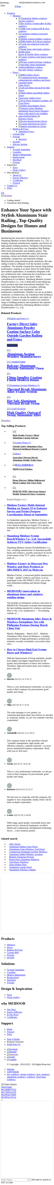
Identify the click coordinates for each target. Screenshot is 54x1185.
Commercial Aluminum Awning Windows (28, 852)
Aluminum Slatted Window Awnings (26, 854)
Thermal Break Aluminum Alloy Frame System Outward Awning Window (26, 391)
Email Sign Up (13, 1044)
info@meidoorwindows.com (32, 2)
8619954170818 (8, 1094)
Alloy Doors (14, 844)
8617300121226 (8, 1092)
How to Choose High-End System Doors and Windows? (27, 651)
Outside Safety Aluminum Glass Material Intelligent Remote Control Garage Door (30, 449)
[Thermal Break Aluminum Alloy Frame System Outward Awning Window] (23, 385)
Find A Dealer (13, 1039)
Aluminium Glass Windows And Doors (27, 849)
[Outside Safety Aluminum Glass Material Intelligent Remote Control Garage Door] (22, 442)
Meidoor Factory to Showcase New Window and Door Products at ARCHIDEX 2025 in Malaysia (27, 566)
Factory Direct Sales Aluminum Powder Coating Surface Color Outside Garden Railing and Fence (24, 331)
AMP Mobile (13, 1072)
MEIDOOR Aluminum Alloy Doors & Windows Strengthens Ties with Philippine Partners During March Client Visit (29, 623)
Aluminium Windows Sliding (22, 870)
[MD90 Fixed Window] (23, 465)
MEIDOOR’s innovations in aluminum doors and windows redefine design (25, 594)
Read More (12, 345)
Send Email (6, 1087)
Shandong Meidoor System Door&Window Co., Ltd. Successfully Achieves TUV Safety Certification (29, 539)
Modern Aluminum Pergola (21, 857)
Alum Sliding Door (18, 864)
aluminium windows (16, 1077)
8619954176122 (8, 1097)
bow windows (43, 1074)
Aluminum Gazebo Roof (20, 867)
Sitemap (10, 1069)
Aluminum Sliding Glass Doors (23, 846)
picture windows (27, 1074)
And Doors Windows (19, 862)
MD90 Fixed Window (23, 469)
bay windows (13, 1074)
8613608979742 (8, 1089)
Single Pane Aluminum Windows (24, 859)
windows (31, 1077)
